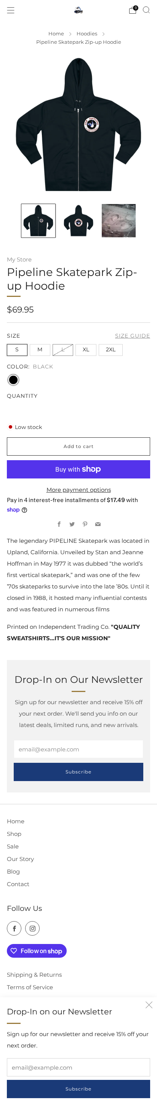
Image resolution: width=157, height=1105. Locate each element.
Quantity (22, 395)
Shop (14, 833)
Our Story (20, 859)
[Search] (146, 10)
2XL (110, 349)
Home (56, 33)
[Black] (13, 380)
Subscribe (78, 1089)
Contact (18, 884)
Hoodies (87, 33)
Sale (13, 846)
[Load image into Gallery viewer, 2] (78, 221)
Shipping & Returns (34, 974)
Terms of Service (30, 987)
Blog (13, 871)
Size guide (132, 335)
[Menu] (10, 10)
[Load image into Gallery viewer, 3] (118, 221)
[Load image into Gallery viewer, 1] (38, 221)
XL (86, 349)
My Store (19, 259)
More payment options (78, 489)
